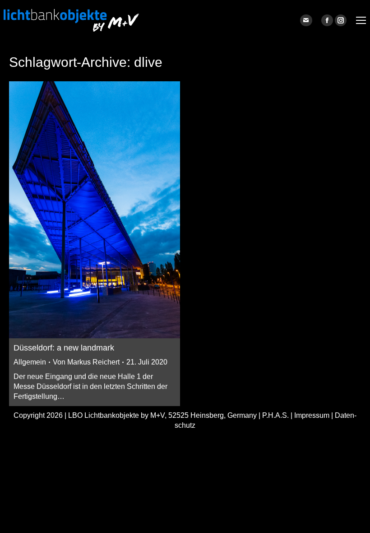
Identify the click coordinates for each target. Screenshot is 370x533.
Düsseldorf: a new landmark (64, 347)
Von (86, 362)
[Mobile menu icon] (361, 20)
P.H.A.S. (275, 415)
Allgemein (30, 362)
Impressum (311, 415)
